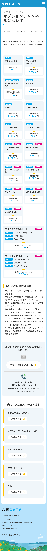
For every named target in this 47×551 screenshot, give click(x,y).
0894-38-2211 (23, 385)
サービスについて (21, 31)
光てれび (34, 31)
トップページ (7, 31)
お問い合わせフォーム (21, 364)
